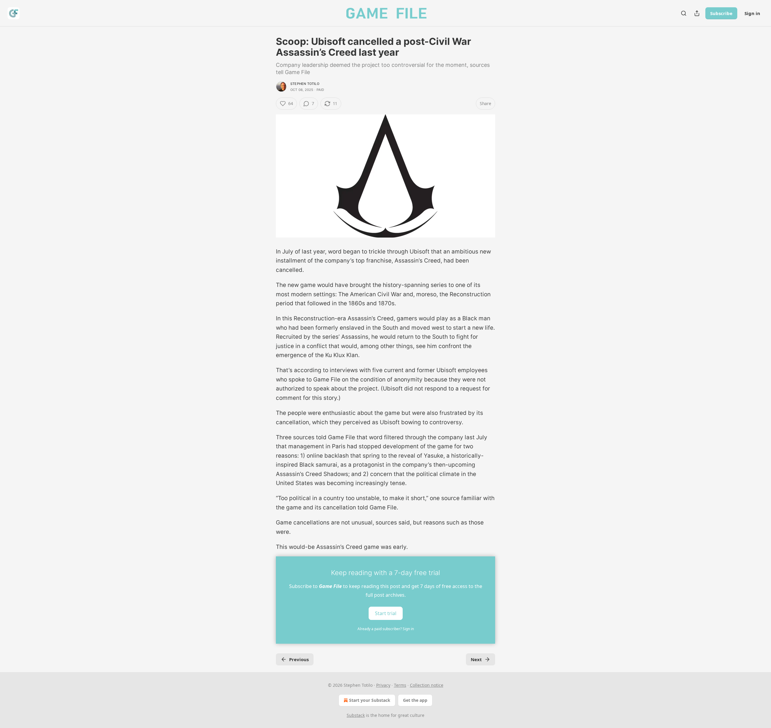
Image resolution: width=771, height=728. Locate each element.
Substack (356, 715)
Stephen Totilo (304, 84)
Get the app (415, 700)
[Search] (684, 13)
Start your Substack (369, 700)
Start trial (385, 613)
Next (476, 659)
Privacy (383, 685)
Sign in (752, 13)
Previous (299, 659)
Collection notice (426, 685)
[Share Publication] (697, 13)
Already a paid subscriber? (385, 628)
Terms (400, 685)
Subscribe (721, 13)
